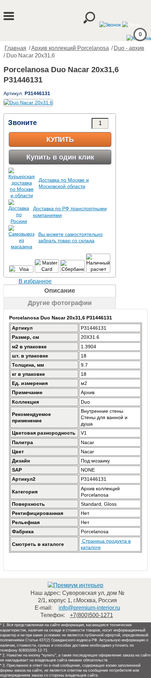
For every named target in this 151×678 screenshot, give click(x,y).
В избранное (35, 281)
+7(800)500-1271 (91, 615)
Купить (60, 139)
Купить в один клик (60, 157)
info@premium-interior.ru (89, 608)
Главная (15, 48)
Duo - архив (129, 48)
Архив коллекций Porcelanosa (70, 48)
